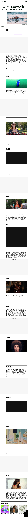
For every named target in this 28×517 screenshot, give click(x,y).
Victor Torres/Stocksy (24, 24)
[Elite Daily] (3, 1)
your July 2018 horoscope (18, 34)
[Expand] (24, 510)
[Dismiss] (26, 510)
